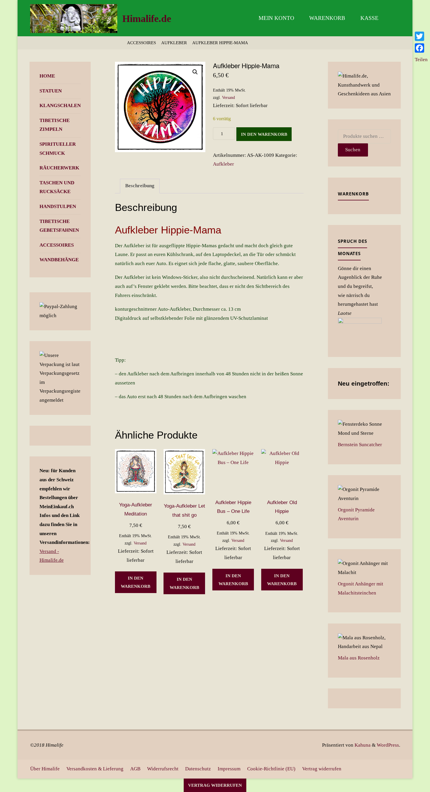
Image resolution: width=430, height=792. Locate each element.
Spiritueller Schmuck (57, 148)
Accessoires (141, 42)
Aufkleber (174, 42)
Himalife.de (146, 18)
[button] (195, 72)
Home (47, 76)
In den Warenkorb (264, 134)
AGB (135, 769)
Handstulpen (57, 206)
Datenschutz (198, 769)
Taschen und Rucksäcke (56, 187)
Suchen (352, 149)
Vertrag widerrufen (321, 769)
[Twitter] (421, 36)
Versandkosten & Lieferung (94, 769)
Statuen (50, 91)
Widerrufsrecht (162, 769)
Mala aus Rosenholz (359, 658)
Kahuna (362, 745)
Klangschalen (60, 105)
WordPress (388, 745)
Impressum (229, 769)
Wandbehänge (59, 259)
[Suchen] (393, 18)
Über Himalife (45, 769)
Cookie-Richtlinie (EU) (271, 769)
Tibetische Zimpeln (54, 125)
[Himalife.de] (73, 18)
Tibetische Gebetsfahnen (59, 226)
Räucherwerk (59, 168)
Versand (228, 97)
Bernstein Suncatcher (360, 444)
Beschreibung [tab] (139, 185)
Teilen (421, 59)
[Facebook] (421, 48)
